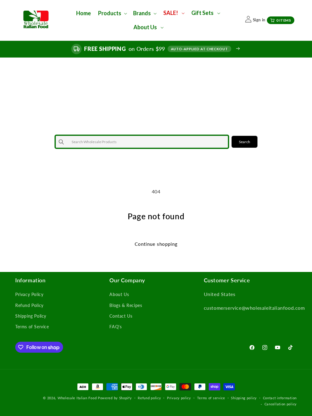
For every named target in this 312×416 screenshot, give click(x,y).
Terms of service (211, 398)
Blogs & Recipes (125, 305)
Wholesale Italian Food (77, 398)
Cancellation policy (280, 404)
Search (244, 141)
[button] (111, 13)
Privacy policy (179, 398)
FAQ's (115, 326)
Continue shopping (156, 244)
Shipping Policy (30, 316)
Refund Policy (29, 305)
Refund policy (149, 398)
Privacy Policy (29, 294)
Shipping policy (244, 398)
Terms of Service (32, 326)
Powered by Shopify (115, 398)
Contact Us (120, 316)
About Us (119, 294)
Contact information (280, 398)
